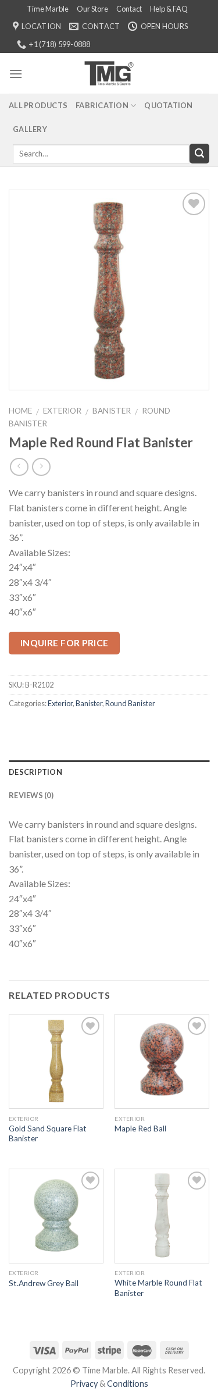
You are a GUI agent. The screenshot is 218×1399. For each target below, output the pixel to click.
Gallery (30, 129)
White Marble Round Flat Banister (158, 1288)
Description (35, 772)
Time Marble (48, 8)
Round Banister (130, 703)
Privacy (84, 1384)
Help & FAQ (169, 8)
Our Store (92, 8)
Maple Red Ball (140, 1128)
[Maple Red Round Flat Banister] (109, 288)
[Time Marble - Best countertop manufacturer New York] (109, 73)
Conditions (127, 1384)
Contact (129, 8)
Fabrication (102, 105)
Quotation (168, 105)
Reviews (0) (31, 795)
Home (20, 410)
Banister (111, 410)
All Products (38, 105)
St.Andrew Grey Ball (43, 1283)
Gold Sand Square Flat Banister (48, 1134)
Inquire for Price (64, 643)
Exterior (62, 410)
